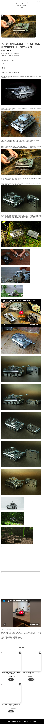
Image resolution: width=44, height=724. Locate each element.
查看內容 (11, 679)
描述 (3, 63)
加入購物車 (31, 679)
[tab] (3, 64)
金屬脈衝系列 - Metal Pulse (9, 60)
